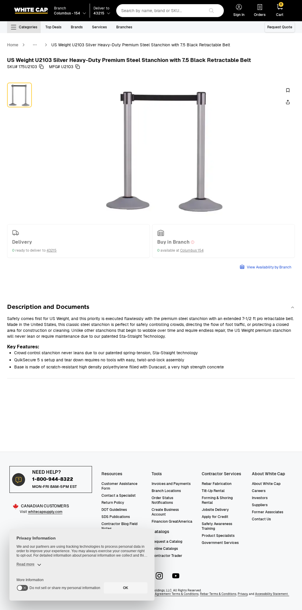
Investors (259, 498)
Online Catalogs (165, 548)
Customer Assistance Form (119, 486)
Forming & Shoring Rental (217, 500)
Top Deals (53, 27)
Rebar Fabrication (217, 483)
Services (99, 27)
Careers (258, 490)
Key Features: (23, 347)
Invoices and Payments (171, 483)
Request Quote (279, 27)
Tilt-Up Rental (213, 490)
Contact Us (261, 519)
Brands (77, 27)
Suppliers (259, 505)
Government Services (220, 542)
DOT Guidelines (114, 509)
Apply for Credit (215, 516)
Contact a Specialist (118, 495)
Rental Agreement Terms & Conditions (171, 594)
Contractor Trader (167, 555)
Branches (124, 27)
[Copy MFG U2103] (78, 67)
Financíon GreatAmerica (172, 521)
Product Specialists (218, 535)
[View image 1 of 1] (19, 95)
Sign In (238, 14)
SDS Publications (115, 516)
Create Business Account (165, 512)
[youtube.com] (175, 575)
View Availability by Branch (269, 267)
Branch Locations (166, 490)
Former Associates (267, 512)
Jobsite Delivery (215, 509)
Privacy (242, 594)
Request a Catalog (167, 541)
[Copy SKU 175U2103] (41, 67)
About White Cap (266, 483)
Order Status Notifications (162, 500)
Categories (28, 27)
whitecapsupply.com (45, 511)
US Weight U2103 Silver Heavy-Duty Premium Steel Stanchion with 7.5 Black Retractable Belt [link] (140, 44)
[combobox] (160, 10)
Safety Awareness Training (217, 526)
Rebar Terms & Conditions (218, 594)
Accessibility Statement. (272, 594)
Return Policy (112, 502)
